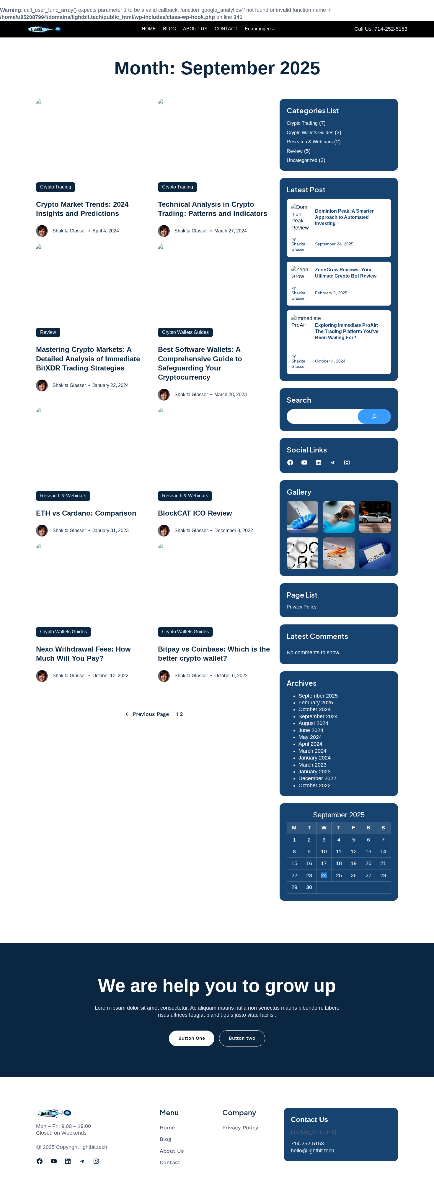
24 (324, 875)
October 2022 (314, 785)
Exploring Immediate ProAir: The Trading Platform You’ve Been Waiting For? (346, 331)
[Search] (374, 416)
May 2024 (310, 737)
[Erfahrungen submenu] (273, 29)
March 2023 (312, 765)
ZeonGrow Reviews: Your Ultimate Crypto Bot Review (345, 272)
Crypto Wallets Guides (310, 132)
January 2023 (314, 772)
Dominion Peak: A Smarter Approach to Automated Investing (344, 217)
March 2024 (312, 751)
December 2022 (317, 778)
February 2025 (315, 703)
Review (295, 151)
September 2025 (318, 696)
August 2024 (313, 723)
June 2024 (310, 730)
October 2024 (314, 709)
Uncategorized (302, 160)
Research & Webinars (310, 141)
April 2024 (310, 744)
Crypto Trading (302, 123)
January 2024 (314, 758)
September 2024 (318, 716)
